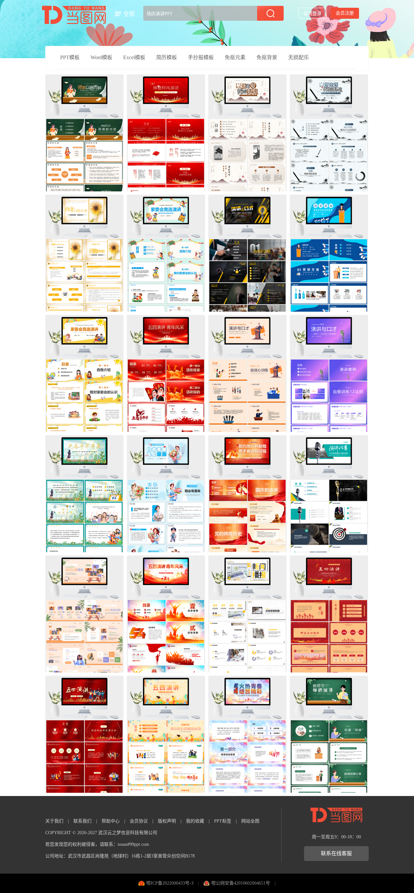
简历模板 (166, 57)
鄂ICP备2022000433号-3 (169, 883)
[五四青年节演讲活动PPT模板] (166, 613)
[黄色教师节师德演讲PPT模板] (84, 132)
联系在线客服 (336, 853)
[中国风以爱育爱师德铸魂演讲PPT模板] (247, 132)
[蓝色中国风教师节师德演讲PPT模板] (329, 132)
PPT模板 (70, 57)
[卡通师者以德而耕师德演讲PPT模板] (84, 253)
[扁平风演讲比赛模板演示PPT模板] (84, 613)
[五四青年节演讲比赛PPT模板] (84, 734)
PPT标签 (222, 821)
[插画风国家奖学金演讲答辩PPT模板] (329, 253)
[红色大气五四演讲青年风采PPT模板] (166, 373)
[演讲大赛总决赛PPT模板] (329, 493)
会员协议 (139, 821)
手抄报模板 (201, 57)
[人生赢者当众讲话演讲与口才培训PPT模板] (329, 373)
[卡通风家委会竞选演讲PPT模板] (166, 253)
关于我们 (54, 821)
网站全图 (250, 821)
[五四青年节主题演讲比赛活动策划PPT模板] (84, 493)
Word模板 (101, 57)
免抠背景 (266, 57)
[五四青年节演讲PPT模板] (329, 613)
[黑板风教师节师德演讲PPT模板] (329, 734)
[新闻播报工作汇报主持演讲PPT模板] (247, 613)
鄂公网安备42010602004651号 (240, 883)
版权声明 (167, 821)
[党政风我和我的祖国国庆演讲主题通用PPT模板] (247, 493)
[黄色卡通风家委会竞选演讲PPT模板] (84, 373)
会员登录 (312, 13)
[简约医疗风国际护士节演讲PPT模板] (166, 493)
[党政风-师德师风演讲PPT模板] (166, 132)
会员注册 (345, 13)
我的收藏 (195, 821)
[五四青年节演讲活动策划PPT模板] (247, 734)
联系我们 (82, 821)
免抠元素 (235, 57)
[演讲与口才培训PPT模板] (247, 253)
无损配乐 (298, 57)
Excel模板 (134, 57)
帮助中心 (111, 821)
